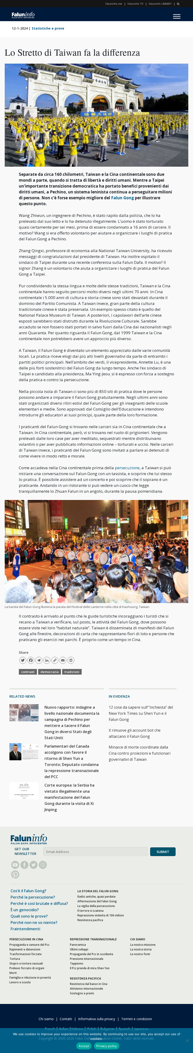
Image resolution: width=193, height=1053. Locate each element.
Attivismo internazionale (86, 989)
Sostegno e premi (82, 993)
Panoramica (78, 945)
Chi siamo (46, 1019)
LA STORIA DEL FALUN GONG (97, 891)
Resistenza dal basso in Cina (88, 984)
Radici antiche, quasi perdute (96, 897)
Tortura (14, 959)
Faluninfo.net (113, 3)
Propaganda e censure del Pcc (29, 945)
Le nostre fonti (140, 954)
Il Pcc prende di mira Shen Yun (89, 968)
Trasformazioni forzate (25, 954)
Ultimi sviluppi (79, 949)
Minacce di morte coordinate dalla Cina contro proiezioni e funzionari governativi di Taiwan (139, 753)
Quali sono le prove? (29, 916)
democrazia (49, 672)
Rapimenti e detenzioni (24, 949)
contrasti (28, 672)
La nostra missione (143, 945)
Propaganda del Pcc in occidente (91, 954)
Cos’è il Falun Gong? (28, 890)
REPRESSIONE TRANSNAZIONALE (93, 939)
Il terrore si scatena (90, 911)
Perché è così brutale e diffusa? (39, 903)
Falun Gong (123, 197)
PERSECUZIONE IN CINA (26, 939)
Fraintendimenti (25, 928)
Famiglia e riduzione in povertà (30, 978)
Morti (13, 973)
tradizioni (71, 672)
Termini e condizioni (136, 1019)
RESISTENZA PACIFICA (85, 978)
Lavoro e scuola (20, 982)
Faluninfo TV (135, 3)
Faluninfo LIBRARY (160, 3)
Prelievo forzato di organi (26, 968)
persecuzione (127, 467)
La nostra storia (141, 949)
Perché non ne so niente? (34, 922)
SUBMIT (163, 851)
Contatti (66, 1019)
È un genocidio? (25, 909)
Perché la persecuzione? (33, 897)
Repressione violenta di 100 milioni (100, 915)
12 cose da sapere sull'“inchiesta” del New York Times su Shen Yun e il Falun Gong (141, 713)
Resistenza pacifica (90, 920)
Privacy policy (106, 1046)
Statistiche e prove (48, 28)
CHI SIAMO (137, 939)
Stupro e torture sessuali (26, 963)
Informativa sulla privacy (96, 1019)
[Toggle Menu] (177, 16)
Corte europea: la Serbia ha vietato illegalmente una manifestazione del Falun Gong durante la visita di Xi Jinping (69, 797)
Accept (84, 1046)
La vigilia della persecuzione (96, 906)
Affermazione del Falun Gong (97, 901)
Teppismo (76, 963)
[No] (187, 1040)
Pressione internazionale (86, 959)
